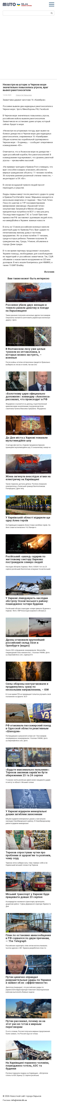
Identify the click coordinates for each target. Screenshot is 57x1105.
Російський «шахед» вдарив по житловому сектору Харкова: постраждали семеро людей (25, 559)
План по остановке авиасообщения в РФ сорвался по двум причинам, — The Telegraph (28, 938)
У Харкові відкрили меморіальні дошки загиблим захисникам (26, 813)
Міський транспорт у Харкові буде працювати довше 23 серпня (27, 895)
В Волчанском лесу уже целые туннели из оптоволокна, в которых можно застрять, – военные (25, 353)
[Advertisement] (28, 49)
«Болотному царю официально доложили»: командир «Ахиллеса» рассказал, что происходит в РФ (28, 396)
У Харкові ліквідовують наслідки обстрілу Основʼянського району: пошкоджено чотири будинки (27, 600)
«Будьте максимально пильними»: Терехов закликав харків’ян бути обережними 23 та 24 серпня (28, 772)
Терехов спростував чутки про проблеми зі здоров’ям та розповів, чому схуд (28, 855)
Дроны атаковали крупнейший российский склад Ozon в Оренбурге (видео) (25, 642)
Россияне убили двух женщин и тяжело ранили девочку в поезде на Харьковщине (27, 307)
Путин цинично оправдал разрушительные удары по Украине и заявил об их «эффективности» (28, 979)
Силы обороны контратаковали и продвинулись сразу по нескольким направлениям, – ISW (27, 686)
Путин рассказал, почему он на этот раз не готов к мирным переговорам (25, 1023)
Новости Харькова (24, 95)
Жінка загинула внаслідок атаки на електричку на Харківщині (28, 478)
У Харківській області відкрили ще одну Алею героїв (28, 519)
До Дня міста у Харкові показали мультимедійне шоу (27, 439)
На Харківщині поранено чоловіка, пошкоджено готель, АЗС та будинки (27, 1065)
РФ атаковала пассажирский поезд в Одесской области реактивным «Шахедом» (28, 728)
